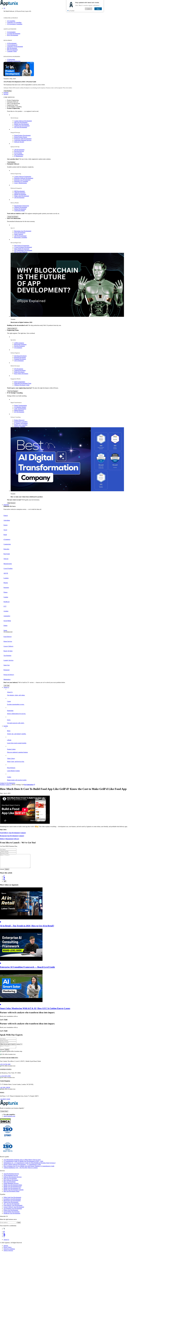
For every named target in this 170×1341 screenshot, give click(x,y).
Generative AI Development (15, 46)
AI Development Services (11, 1175)
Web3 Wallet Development (21, 249)
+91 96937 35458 (5, 1099)
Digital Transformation (20, 405)
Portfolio (6, 92)
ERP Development (19, 191)
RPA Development (12, 49)
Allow (98, 9)
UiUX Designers (19, 360)
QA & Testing (18, 153)
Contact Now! (4, 1111)
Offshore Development (20, 207)
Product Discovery (19, 420)
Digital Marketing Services (11, 1183)
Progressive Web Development (22, 138)
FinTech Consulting (19, 426)
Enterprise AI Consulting (21, 181)
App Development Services (11, 1173)
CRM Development (19, 192)
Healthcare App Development (12, 1213)
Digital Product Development (22, 135)
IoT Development (19, 412)
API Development (19, 149)
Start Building (7, 91)
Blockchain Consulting (20, 237)
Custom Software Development (23, 121)
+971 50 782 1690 (5, 1064)
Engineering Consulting (20, 421)
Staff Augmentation (19, 382)
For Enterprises (11, 783)
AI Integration (11, 59)
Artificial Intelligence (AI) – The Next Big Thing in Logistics (21, 1167)
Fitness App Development (11, 1210)
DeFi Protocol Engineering (21, 245)
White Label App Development (12, 1197)
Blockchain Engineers (20, 344)
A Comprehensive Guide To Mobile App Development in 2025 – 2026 (23, 1161)
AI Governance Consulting (14, 24)
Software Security (19, 142)
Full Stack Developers (20, 356)
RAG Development (12, 35)
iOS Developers (18, 369)
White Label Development (21, 196)
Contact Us (3, 783)
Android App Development (21, 125)
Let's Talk (6, 685)
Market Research (19, 410)
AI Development (11, 43)
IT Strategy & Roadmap (21, 423)
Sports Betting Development (11, 1211)
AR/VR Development (20, 236)
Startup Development (20, 209)
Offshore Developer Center (21, 385)
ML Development (12, 48)
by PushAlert (71, 10)
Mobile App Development (21, 124)
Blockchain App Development (22, 231)
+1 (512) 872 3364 (5, 1076)
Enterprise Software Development (23, 178)
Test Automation (18, 154)
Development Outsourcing (21, 205)
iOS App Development (20, 127)
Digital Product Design (20, 137)
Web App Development (20, 122)
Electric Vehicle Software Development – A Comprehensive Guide (22, 1164)
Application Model (19, 210)
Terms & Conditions (9, 1249)
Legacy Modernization (20, 183)
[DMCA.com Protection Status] (5, 1123)
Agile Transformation (20, 408)
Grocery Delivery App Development (14, 1207)
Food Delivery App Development (13, 1205)
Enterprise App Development (22, 180)
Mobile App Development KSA (12, 1186)
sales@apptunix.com (9, 1116)
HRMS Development (20, 194)
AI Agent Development (13, 33)
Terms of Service (8, 1250)
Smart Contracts (18, 234)
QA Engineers (18, 347)
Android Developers (20, 370)
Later (88, 9)
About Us (6, 687)
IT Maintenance (18, 156)
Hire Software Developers (11, 1180)
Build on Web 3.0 (12, 328)
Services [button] (6, 94)
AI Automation (11, 32)
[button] (4, 8)
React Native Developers (21, 373)
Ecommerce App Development (12, 1199)
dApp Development (19, 232)
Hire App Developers (9, 1181)
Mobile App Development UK (12, 1188)
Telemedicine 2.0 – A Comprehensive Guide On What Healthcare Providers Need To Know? (30, 1163)
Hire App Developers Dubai (11, 1191)
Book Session (11, 503)
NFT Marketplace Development (23, 250)
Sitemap (6, 1245)
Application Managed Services (22, 140)
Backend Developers (20, 357)
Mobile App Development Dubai (13, 1185)
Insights (6, 726)
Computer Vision (12, 51)
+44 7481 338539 (5, 1087)
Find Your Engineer (13, 391)
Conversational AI (12, 45)
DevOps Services (19, 151)
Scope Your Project (13, 216)
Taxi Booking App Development (13, 1208)
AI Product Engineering (13, 61)
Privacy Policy (8, 1247)
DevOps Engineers (19, 346)
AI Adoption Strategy (20, 407)
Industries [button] (6, 504)
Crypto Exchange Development (23, 247)
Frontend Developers (20, 359)
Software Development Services (13, 1177)
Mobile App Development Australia (13, 1189)
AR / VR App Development (11, 1203)
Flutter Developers (19, 372)
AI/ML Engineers (19, 343)
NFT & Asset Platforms (20, 252)
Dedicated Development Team (22, 383)
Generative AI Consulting (14, 22)
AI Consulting (11, 21)
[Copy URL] (5, 881)
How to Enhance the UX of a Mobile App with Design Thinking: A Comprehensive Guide (29, 1166)
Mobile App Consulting (20, 425)
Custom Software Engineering (22, 176)
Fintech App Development (11, 1202)
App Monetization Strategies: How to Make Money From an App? (22, 1159)
